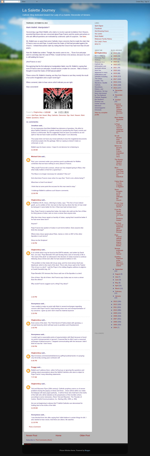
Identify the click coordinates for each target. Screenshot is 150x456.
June (117, 280)
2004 (115, 327)
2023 (115, 62)
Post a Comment (35, 427)
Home (58, 435)
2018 (115, 76)
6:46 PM (34, 360)
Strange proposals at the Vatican (119, 251)
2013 (115, 301)
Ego (68, 115)
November (118, 95)
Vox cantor (98, 34)
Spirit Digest (99, 26)
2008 (115, 316)
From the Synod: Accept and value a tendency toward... (119, 215)
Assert (44, 115)
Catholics (55, 115)
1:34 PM (34, 243)
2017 (115, 79)
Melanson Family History (103, 39)
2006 (115, 322)
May (117, 283)
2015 (115, 85)
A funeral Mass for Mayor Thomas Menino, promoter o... (119, 109)
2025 (115, 56)
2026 (115, 53)
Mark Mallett (99, 36)
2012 (115, 304)
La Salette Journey (38, 10)
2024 (115, 59)
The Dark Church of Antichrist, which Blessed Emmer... (119, 227)
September (119, 269)
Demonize (62, 115)
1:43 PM (34, 297)
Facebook (98, 28)
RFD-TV (97, 44)
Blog (49, 115)
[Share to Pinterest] (68, 112)
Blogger (87, 450)
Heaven (77, 115)
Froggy (34, 367)
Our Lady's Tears (101, 41)
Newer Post (31, 435)
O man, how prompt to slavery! (119, 205)
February (118, 291)
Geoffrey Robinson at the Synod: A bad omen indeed (119, 261)
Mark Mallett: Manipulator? (119, 119)
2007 (115, 319)
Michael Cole (36, 156)
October (118, 100)
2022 (115, 64)
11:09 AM (34, 408)
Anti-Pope (35, 115)
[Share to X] (63, 112)
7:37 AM (34, 377)
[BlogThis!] (61, 112)
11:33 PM (34, 422)
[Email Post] (55, 112)
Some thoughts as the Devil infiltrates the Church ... (119, 195)
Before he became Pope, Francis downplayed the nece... (119, 151)
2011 (115, 307)
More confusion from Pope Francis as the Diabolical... (119, 173)
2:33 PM (34, 313)
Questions (35, 118)
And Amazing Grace (102, 31)
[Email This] (59, 112)
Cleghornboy (38, 112)
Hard (72, 115)
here (84, 36)
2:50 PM (34, 346)
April (117, 285)
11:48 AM (34, 150)
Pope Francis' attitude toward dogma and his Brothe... (118, 240)
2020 (115, 70)
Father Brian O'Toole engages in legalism (119, 184)
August (117, 274)
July (116, 277)
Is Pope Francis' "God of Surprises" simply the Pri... (119, 128)
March (117, 288)
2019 (115, 73)
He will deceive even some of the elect (118, 139)
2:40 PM (34, 328)
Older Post (85, 435)
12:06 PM (34, 193)
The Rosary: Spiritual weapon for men (119, 162)
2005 (115, 324)
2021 (115, 67)
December (118, 90)
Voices (42, 118)
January (118, 296)
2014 (115, 88)
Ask (40, 115)
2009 (115, 313)
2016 (115, 82)
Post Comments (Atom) (44, 440)
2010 (115, 310)
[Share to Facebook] (66, 112)
